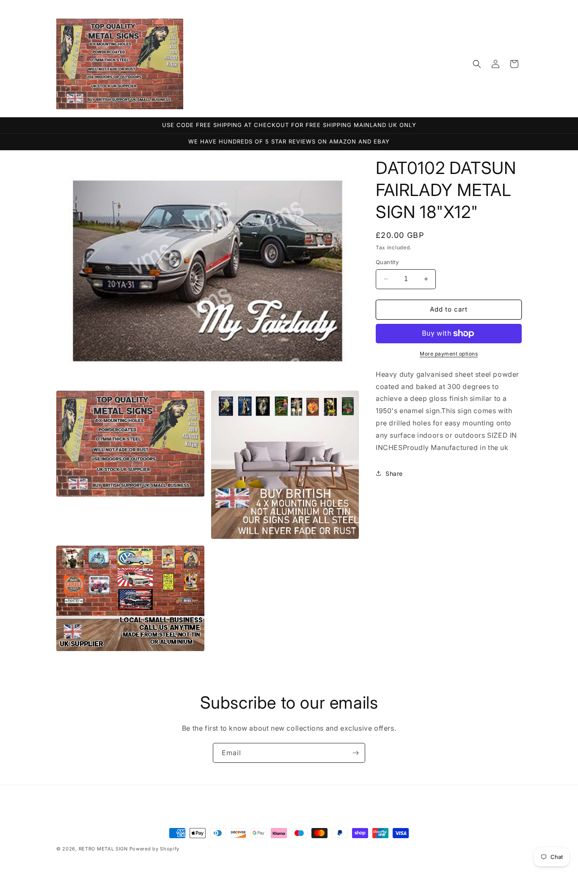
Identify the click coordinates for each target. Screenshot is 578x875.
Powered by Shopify (154, 849)
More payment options (449, 354)
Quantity (387, 262)
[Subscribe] (355, 753)
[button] (477, 64)
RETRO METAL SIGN (103, 849)
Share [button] (394, 473)
